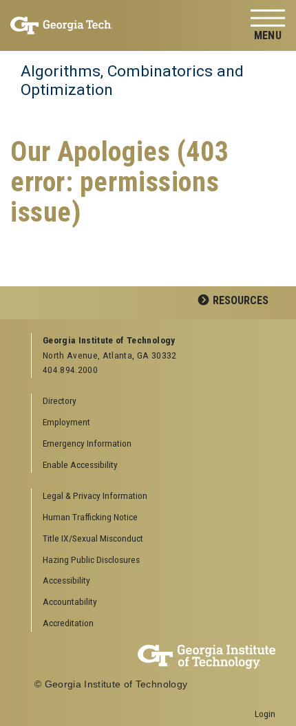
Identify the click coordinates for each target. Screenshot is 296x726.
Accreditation (68, 622)
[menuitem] (154, 496)
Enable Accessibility (80, 464)
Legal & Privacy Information (95, 495)
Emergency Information (87, 443)
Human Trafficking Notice (90, 516)
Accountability (70, 601)
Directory (59, 400)
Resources (240, 300)
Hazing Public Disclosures (91, 559)
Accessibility (66, 580)
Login (265, 713)
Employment (66, 421)
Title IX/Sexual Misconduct (93, 538)
